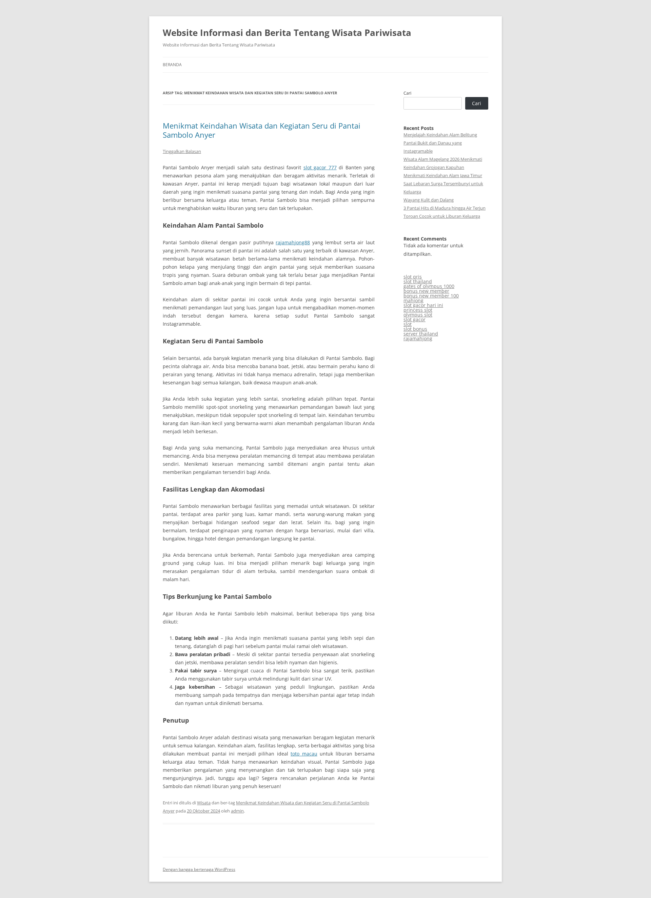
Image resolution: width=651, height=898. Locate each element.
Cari (407, 93)
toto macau (304, 753)
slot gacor (414, 319)
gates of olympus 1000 (428, 286)
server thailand (420, 333)
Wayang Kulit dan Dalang (428, 200)
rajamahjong (417, 338)
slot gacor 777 (320, 167)
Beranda (172, 65)
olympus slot (417, 314)
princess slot (417, 310)
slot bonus (415, 329)
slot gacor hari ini (423, 305)
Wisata (204, 803)
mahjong (413, 300)
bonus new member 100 (431, 295)
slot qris (412, 276)
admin (237, 811)
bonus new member (426, 291)
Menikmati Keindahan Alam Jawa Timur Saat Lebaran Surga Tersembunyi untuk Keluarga (443, 183)
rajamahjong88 (293, 242)
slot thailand (417, 281)
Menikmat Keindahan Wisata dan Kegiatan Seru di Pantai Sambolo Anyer (261, 129)
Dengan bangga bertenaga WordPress (199, 869)
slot (407, 324)
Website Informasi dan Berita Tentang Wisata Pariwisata (287, 32)
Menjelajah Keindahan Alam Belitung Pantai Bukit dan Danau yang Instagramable (440, 143)
